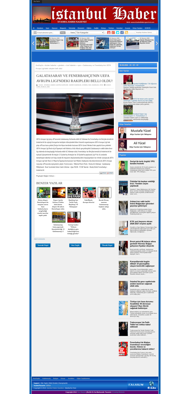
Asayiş (127, 28)
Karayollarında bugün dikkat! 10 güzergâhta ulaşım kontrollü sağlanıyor (142, 263)
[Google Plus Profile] (113, 32)
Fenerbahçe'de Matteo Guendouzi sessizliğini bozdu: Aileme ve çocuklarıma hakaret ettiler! (142, 345)
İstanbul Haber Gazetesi (55, 388)
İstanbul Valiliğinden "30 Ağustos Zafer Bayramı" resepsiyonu (140, 84)
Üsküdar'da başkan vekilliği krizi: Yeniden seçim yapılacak (142, 183)
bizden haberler (75, 85)
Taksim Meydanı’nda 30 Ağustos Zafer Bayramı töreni (147, 41)
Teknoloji (72, 28)
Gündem (40, 28)
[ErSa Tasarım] (141, 389)
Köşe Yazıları (137, 28)
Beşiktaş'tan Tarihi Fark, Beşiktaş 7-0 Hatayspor (73, 203)
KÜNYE (147, 28)
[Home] (34, 28)
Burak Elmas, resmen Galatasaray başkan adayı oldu (104, 204)
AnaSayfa (36, 378)
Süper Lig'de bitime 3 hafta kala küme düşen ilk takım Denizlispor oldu (58, 204)
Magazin (63, 28)
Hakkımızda (46, 378)
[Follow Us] (117, 32)
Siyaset (54, 28)
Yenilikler (71, 378)
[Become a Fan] (122, 32)
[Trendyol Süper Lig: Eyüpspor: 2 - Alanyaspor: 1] (42, 48)
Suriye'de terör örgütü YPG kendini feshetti (142, 162)
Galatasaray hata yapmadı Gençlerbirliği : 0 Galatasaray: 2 (58, 228)
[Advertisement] (139, 366)
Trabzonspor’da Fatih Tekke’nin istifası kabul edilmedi (140, 324)
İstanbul (119, 28)
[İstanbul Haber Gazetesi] (95, 22)
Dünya (103, 28)
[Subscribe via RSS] (126, 32)
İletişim (55, 378)
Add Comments (39, 239)
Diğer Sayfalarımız (83, 378)
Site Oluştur (81, 392)
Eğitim (89, 28)
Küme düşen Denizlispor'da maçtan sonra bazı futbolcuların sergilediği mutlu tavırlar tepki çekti (42, 207)
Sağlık (96, 28)
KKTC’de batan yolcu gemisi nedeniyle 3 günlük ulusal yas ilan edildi (138, 100)
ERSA (48, 386)
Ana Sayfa (37, 1)
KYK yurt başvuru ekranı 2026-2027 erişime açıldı (141, 222)
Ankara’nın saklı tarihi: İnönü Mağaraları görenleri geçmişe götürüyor (142, 203)
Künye (63, 378)
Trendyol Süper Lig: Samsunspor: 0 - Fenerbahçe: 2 (135, 115)
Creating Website (118, 392)
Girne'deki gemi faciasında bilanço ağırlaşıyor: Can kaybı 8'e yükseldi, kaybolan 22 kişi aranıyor (116, 43)
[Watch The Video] (108, 32)
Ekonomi (81, 28)
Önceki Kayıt (107, 245)
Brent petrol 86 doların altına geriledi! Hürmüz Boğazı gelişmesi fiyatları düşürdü (143, 243)
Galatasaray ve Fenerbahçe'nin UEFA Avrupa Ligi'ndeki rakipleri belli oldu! (74, 78)
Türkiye (111, 28)
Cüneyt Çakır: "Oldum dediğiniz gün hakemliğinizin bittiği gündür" (73, 229)
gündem (85, 85)
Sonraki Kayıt (43, 245)
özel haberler (93, 85)
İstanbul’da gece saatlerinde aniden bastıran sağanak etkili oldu (142, 283)
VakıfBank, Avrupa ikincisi (88, 201)
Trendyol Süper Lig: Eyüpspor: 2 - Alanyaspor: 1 (56, 41)
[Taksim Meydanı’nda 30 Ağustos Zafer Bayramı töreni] (132, 48)
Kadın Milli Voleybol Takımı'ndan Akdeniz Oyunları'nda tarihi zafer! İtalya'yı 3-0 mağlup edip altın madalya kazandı (86, 44)
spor (101, 85)
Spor (47, 28)
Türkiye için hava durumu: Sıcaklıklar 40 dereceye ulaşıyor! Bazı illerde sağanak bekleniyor (142, 304)
